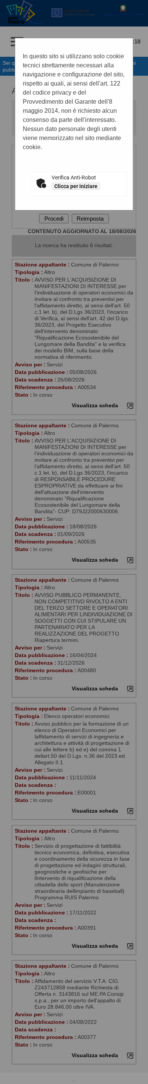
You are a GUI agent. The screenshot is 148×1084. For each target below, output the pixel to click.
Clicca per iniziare (76, 186)
